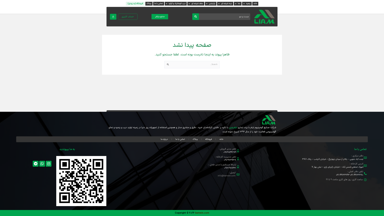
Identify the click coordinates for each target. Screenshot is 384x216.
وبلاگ (149, 3)
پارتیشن (212, 3)
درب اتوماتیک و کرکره (177, 3)
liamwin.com (202, 213)
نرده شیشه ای (226, 3)
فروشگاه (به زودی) (135, 3)
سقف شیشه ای (197, 3)
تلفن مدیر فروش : (227, 149)
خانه (255, 3)
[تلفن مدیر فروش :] (238, 150)
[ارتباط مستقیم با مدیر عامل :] (238, 166)
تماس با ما (158, 3)
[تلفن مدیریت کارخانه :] (238, 158)
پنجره (248, 3)
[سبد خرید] (113, 17)
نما (239, 3)
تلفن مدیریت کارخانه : (225, 157)
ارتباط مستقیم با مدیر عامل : (222, 164)
